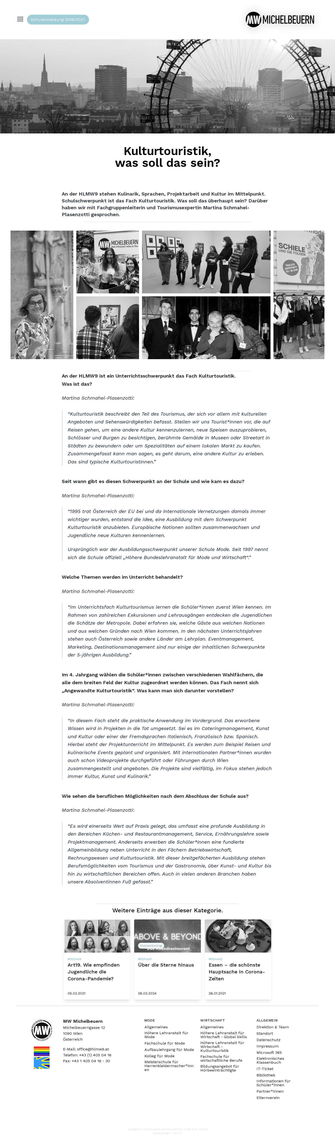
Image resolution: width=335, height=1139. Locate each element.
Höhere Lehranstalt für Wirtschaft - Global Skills (223, 1035)
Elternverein (268, 1098)
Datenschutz (269, 1040)
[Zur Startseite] (280, 19)
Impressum (268, 1046)
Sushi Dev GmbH (195, 1129)
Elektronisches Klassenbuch (270, 1060)
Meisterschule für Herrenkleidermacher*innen (168, 1066)
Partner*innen (270, 1091)
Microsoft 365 (269, 1053)
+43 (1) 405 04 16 (95, 1055)
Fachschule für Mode (164, 1043)
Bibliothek (266, 1075)
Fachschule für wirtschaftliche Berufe (221, 1058)
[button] (42, 295)
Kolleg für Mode (159, 1056)
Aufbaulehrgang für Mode (169, 1050)
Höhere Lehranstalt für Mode (166, 1035)
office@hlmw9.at (93, 1049)
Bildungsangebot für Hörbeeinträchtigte (219, 1068)
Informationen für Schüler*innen (274, 1083)
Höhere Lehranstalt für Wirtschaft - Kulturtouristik (222, 1047)
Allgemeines (156, 1027)
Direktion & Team (273, 1027)
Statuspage (161, 1133)
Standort (265, 1033)
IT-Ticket (265, 1069)
